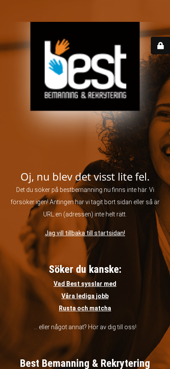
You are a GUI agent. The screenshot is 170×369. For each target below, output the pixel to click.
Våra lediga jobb (85, 295)
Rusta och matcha (85, 308)
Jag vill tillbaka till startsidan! (85, 233)
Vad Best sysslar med (85, 283)
